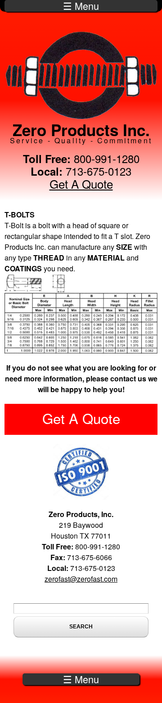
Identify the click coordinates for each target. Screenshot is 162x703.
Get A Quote (81, 183)
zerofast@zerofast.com (81, 579)
